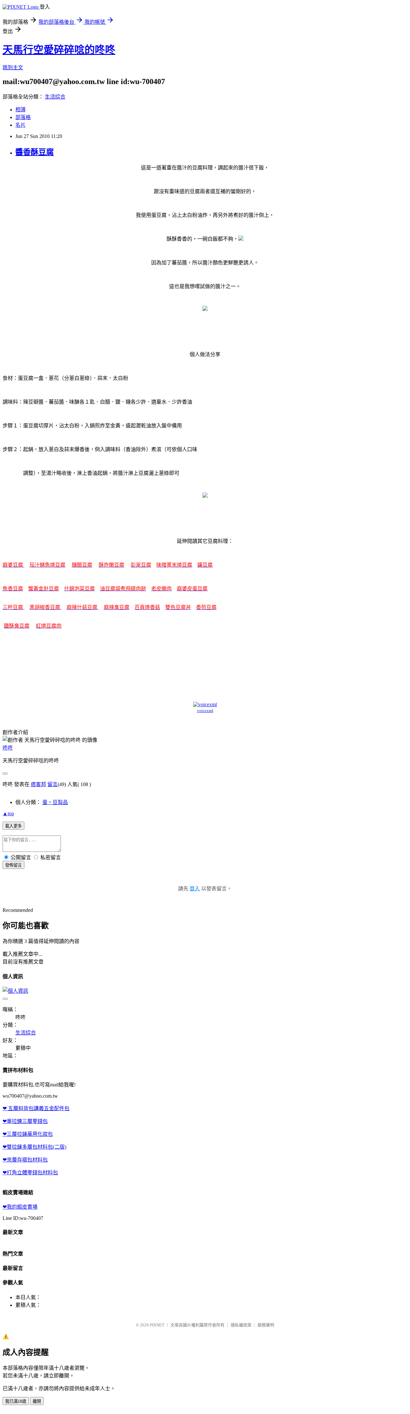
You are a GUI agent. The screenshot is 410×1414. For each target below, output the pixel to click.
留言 (52, 784)
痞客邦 (38, 784)
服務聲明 (266, 1325)
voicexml (205, 710)
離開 (37, 1401)
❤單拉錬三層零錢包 (25, 1121)
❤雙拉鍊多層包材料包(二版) (34, 1147)
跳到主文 (13, 67)
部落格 (23, 117)
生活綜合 (55, 96)
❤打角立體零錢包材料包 (30, 1172)
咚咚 (8, 747)
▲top (8, 813)
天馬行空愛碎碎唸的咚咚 (59, 50)
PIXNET (157, 1325)
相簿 (20, 109)
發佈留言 (13, 865)
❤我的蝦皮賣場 (20, 1207)
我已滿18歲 (15, 1401)
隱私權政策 (241, 1325)
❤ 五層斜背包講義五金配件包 (36, 1108)
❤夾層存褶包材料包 (25, 1159)
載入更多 (13, 826)
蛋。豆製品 (55, 802)
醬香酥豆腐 (34, 152)
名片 (20, 125)
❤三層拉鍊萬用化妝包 (28, 1134)
